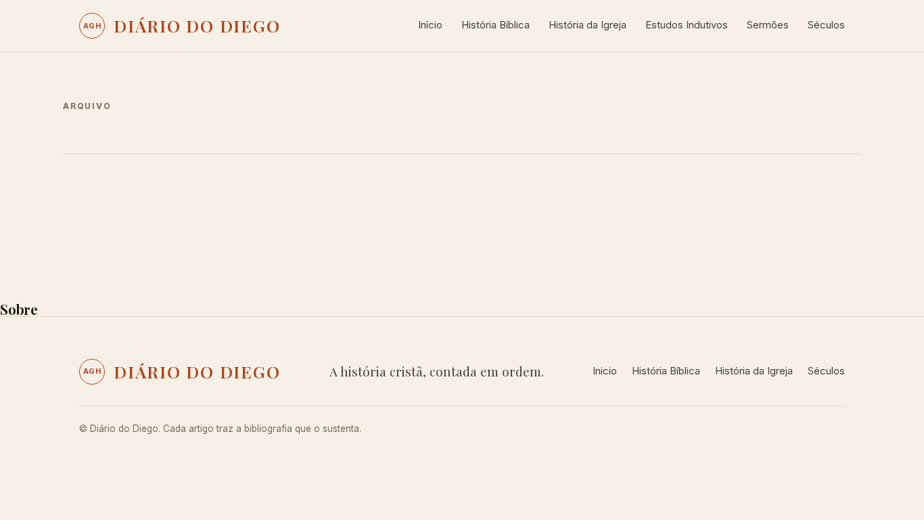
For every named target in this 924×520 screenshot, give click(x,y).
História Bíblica (495, 24)
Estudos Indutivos (686, 24)
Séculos (826, 24)
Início (430, 24)
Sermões (768, 24)
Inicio (605, 370)
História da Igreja (587, 24)
